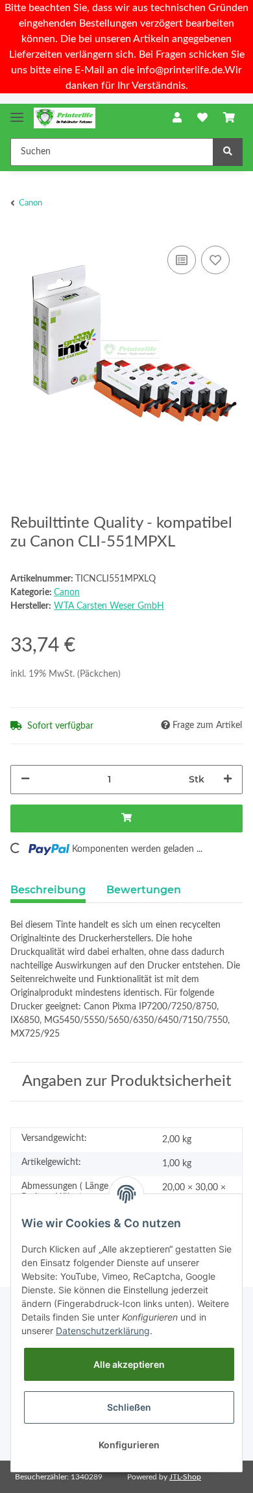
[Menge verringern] (25, 780)
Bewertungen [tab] (143, 890)
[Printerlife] (64, 118)
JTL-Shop (185, 1477)
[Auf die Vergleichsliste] (181, 260)
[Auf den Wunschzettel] (215, 260)
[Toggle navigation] (16, 112)
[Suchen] (228, 152)
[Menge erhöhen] (227, 780)
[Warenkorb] (229, 118)
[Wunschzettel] (202, 118)
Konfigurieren (129, 1444)
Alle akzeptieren (129, 1364)
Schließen (129, 1407)
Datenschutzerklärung (103, 1330)
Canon (67, 592)
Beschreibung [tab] (48, 890)
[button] (177, 118)
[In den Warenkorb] (126, 818)
